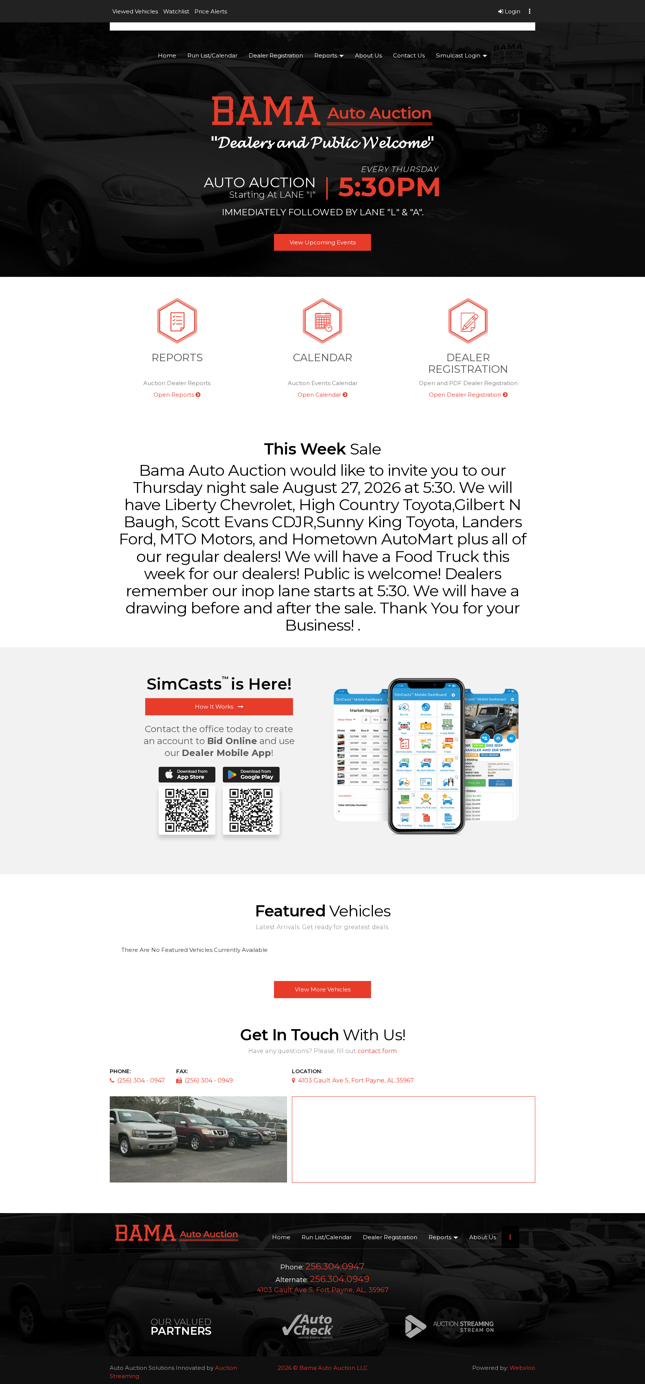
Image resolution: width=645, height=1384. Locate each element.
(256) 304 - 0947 (141, 1080)
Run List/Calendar (212, 55)
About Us (368, 55)
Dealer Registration (276, 55)
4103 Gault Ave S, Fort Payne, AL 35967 (356, 1080)
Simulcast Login (459, 55)
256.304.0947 (335, 1266)
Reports (326, 55)
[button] (135, 11)
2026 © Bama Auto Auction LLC (323, 1367)
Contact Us (409, 55)
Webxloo (522, 1367)
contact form (377, 1051)
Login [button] (511, 11)
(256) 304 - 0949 (209, 1080)
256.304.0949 (340, 1279)
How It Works (216, 706)
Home (167, 55)
